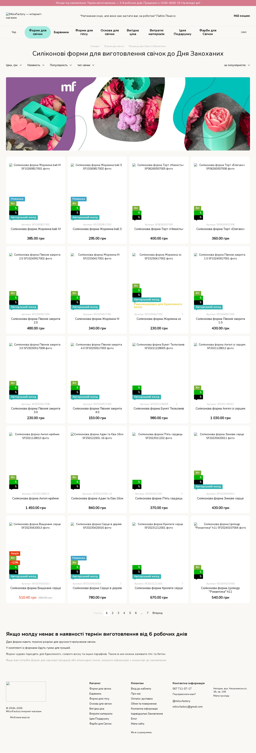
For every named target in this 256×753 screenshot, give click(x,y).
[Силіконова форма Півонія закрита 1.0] (220, 279)
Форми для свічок (37, 32)
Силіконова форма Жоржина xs (159, 319)
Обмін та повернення (144, 704)
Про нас (136, 694)
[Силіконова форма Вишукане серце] (35, 549)
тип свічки (83, 65)
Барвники (61, 32)
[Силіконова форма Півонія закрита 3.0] (35, 369)
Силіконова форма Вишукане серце (35, 588)
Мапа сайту (137, 724)
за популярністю (235, 65)
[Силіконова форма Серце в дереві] (97, 549)
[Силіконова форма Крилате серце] (158, 549)
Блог (134, 719)
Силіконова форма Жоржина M (97, 319)
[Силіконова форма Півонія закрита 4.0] (97, 369)
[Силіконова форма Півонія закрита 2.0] (35, 279)
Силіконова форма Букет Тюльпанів (159, 409)
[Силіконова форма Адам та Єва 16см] (97, 459)
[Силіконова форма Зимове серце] (220, 459)
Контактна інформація (144, 709)
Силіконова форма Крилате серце (159, 588)
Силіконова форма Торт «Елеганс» (220, 229)
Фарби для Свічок (207, 32)
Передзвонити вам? (184, 694)
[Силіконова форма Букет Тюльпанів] (158, 369)
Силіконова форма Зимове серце (220, 498)
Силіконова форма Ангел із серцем (220, 409)
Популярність (59, 65)
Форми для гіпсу (84, 32)
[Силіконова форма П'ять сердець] (158, 459)
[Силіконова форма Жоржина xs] (158, 279)
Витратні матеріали (156, 32)
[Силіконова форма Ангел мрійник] (35, 459)
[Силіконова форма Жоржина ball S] (97, 190)
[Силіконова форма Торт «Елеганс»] (220, 190)
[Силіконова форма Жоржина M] (97, 279)
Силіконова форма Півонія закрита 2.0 (35, 320)
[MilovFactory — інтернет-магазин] (26, 691)
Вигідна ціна (133, 32)
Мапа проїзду (221, 695)
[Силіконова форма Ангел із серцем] (220, 369)
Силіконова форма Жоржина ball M (36, 229)
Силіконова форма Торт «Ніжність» (158, 229)
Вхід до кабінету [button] (141, 689)
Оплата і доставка (142, 699)
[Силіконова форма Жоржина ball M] (35, 190)
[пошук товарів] (228, 32)
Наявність (33, 65)
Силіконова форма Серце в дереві (97, 588)
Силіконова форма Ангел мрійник (35, 498)
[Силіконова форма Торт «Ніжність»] (158, 190)
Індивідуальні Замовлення (147, 714)
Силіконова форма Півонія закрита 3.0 (35, 410)
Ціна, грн (12, 65)
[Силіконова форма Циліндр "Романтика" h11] (220, 549)
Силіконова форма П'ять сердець (159, 498)
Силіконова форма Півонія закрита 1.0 (220, 320)
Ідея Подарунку (182, 32)
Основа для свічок (110, 32)
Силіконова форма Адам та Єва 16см (97, 498)
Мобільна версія (20, 717)
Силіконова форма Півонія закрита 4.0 (97, 410)
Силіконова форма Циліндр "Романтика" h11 (220, 590)
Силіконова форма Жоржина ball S (97, 229)
